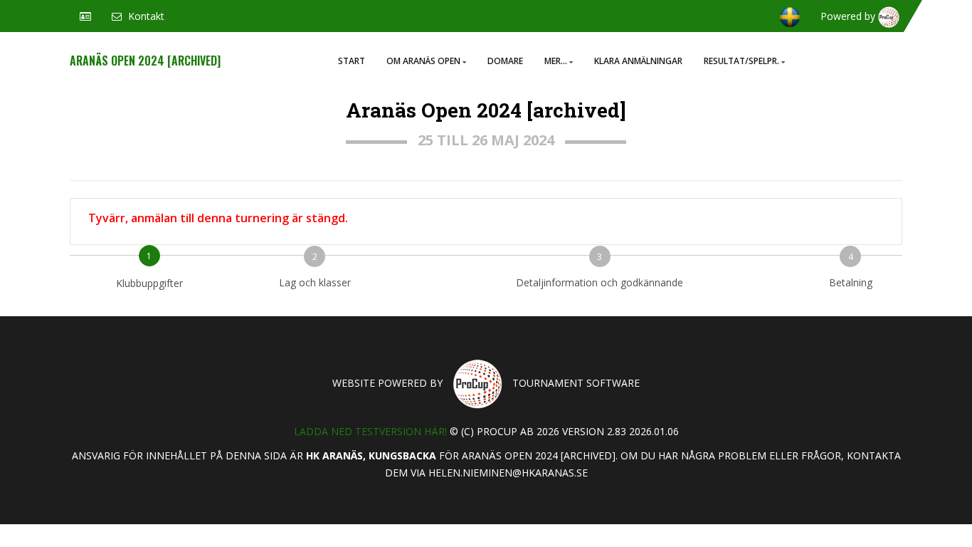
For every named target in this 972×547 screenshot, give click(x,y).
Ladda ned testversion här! (370, 431)
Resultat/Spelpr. (741, 61)
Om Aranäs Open (423, 61)
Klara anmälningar (638, 61)
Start (351, 61)
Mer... (555, 61)
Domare (505, 61)
